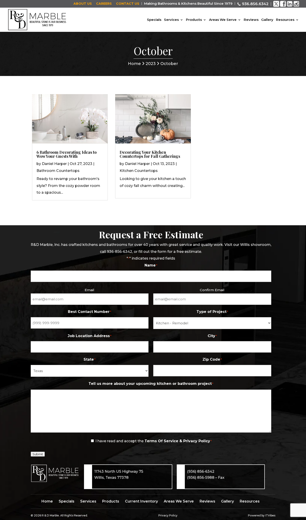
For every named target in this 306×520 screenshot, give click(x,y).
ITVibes (270, 515)
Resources (285, 20)
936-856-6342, (120, 251)
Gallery (267, 20)
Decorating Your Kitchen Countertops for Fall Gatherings (150, 154)
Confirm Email (212, 290)
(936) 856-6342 (200, 471)
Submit (37, 454)
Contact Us (127, 4)
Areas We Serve (223, 20)
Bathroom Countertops (58, 171)
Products (194, 20)
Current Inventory (141, 501)
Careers (104, 4)
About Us (82, 4)
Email (89, 290)
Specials (154, 20)
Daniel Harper (54, 164)
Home (135, 63)
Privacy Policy (167, 515)
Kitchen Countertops (139, 171)
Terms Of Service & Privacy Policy (177, 441)
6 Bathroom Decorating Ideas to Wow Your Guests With (67, 154)
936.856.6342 (255, 4)
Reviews (251, 20)
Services (171, 20)
